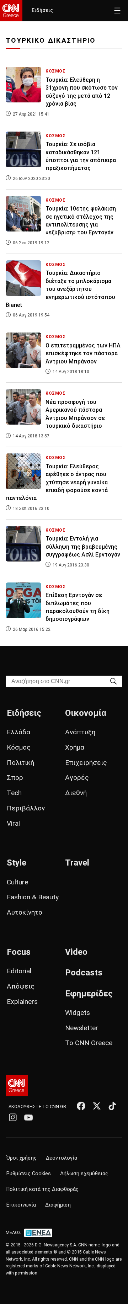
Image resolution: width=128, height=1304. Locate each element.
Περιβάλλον (26, 808)
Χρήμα (74, 747)
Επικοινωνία (21, 1205)
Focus (19, 952)
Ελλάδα (18, 732)
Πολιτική (20, 763)
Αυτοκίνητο (24, 912)
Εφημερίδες (89, 994)
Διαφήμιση (58, 1205)
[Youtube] (28, 1117)
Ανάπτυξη (80, 732)
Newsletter (81, 1028)
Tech (14, 793)
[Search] (113, 681)
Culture (17, 882)
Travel (77, 863)
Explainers (22, 1001)
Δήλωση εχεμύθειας (84, 1174)
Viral (13, 823)
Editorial (19, 971)
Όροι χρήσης (21, 1158)
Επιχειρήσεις (86, 763)
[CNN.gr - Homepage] (11, 10)
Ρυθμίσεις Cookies (28, 1174)
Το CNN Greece (88, 1043)
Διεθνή (76, 793)
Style (16, 863)
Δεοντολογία (61, 1158)
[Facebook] (81, 1106)
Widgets (77, 1012)
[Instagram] (13, 1117)
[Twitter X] (96, 1106)
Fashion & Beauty (33, 897)
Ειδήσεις (42, 10)
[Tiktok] (112, 1106)
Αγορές (77, 777)
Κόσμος (19, 747)
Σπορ (15, 777)
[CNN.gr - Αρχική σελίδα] (17, 1085)
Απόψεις (20, 986)
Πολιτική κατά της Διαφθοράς (42, 1189)
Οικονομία (85, 713)
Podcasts (83, 973)
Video (76, 952)
